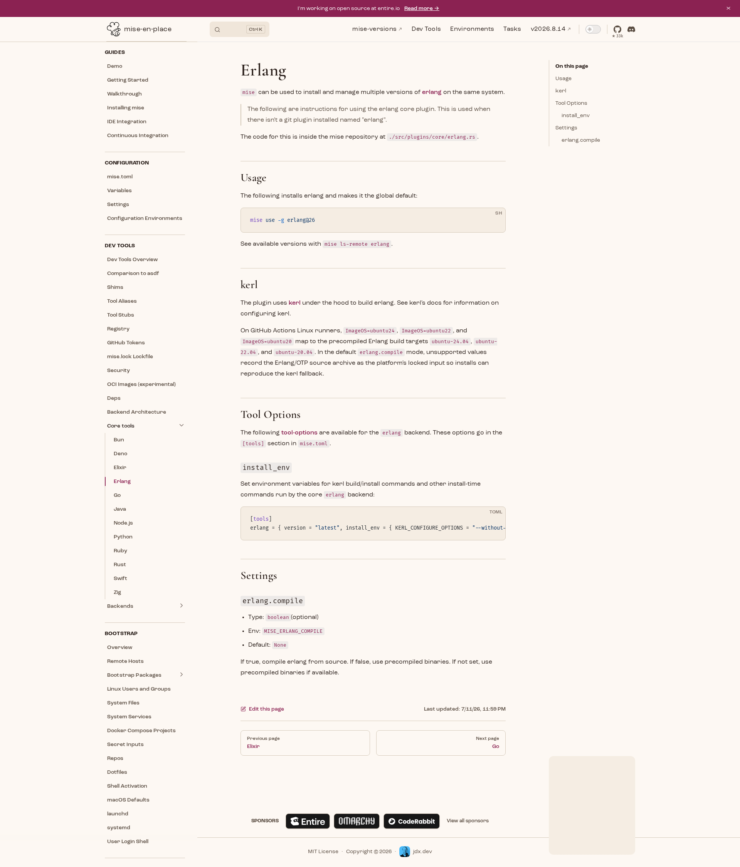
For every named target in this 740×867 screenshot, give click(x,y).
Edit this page (266, 709)
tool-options (299, 433)
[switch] (593, 29)
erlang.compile (581, 140)
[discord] (631, 29)
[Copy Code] (493, 220)
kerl (560, 91)
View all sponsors (468, 820)
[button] (145, 52)
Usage (563, 78)
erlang (432, 92)
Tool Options (571, 103)
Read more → (421, 8)
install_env (576, 115)
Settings (566, 128)
